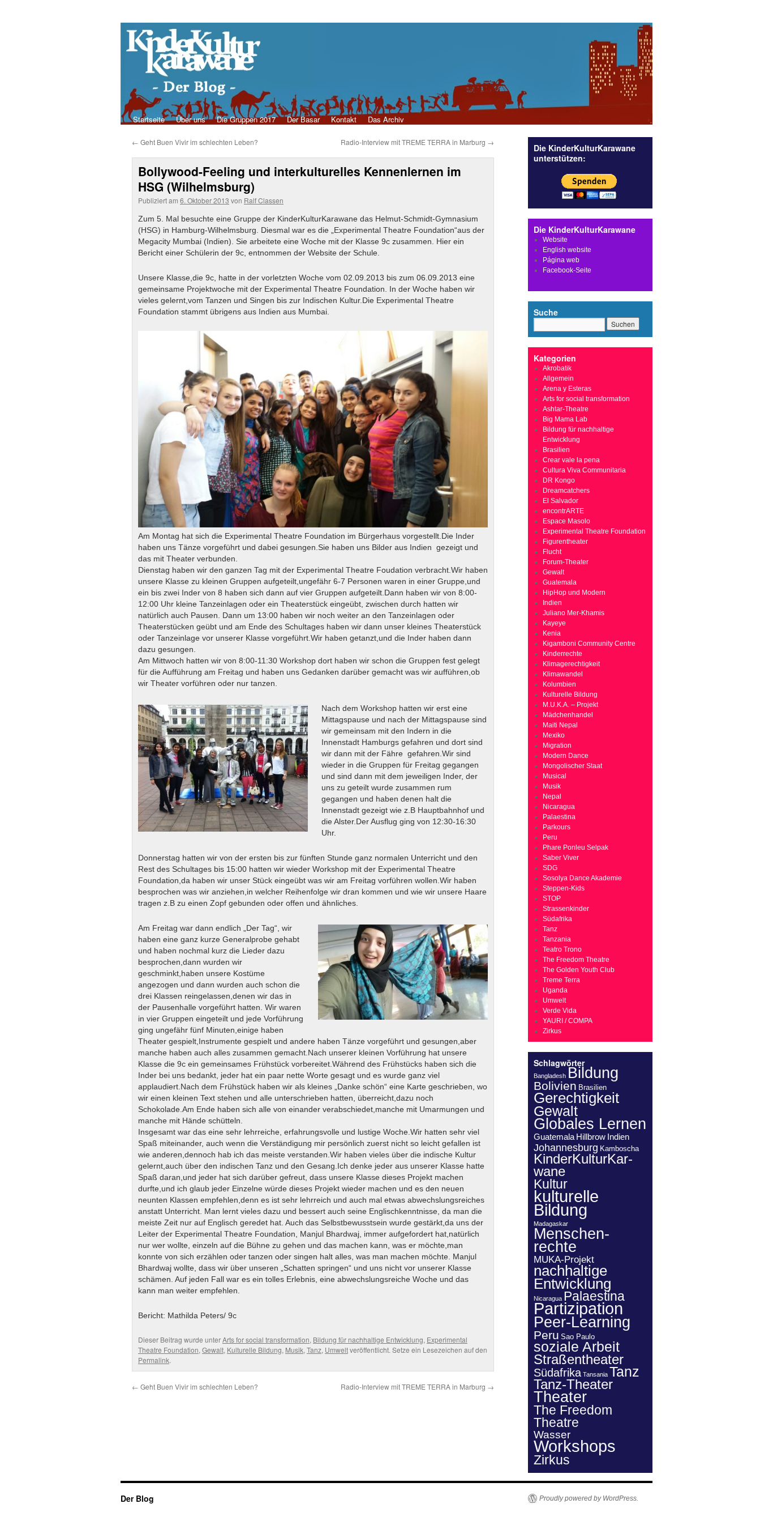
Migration (557, 745)
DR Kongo (559, 480)
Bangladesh (550, 1075)
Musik (294, 1349)
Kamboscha (619, 1148)
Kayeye (554, 623)
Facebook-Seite (567, 270)
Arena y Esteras (567, 389)
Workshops (575, 1446)
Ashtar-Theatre (566, 409)
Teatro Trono (562, 949)
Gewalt (213, 1349)
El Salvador (560, 501)
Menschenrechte (571, 1240)
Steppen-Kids (564, 888)
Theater (560, 1396)
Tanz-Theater (573, 1384)
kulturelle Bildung (566, 1203)
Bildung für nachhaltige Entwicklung (368, 1339)
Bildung (593, 1072)
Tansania (595, 1374)
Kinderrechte (562, 654)
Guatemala (560, 582)
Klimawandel (563, 674)
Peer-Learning (582, 1322)
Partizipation (578, 1309)
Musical (554, 776)
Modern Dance (566, 756)
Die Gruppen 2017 (246, 119)
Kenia (552, 633)
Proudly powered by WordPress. (588, 1498)
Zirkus (552, 1031)
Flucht (552, 552)
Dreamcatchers (566, 491)
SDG (550, 868)
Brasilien (556, 450)
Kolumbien (559, 684)
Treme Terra (561, 980)
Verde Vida (560, 1011)
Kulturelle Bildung (254, 1349)
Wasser (552, 1435)
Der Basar (303, 119)
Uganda (555, 990)
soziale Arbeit (577, 1346)
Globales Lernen (590, 1123)
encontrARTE (563, 511)
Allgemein (558, 378)
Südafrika (557, 919)
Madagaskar (551, 1223)
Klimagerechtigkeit (571, 664)
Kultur (551, 1184)
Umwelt (336, 1349)
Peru (550, 837)
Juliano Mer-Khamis (573, 613)
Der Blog (137, 1498)
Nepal (552, 796)
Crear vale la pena (571, 460)
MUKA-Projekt (564, 1259)
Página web (561, 260)
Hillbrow (590, 1136)
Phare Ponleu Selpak (575, 847)
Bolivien (555, 1085)
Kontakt (344, 119)
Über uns (190, 119)
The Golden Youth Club (579, 970)
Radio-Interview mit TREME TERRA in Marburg (417, 142)
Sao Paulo (578, 1336)
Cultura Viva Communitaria (584, 470)
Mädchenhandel (568, 715)
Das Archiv (386, 119)
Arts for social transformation (266, 1339)
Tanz (314, 1349)
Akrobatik (557, 368)
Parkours (556, 827)
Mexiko (554, 735)
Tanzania (557, 939)
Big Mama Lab (565, 419)
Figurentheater (565, 542)
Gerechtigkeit (576, 1097)
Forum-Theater (566, 562)
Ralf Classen (264, 200)
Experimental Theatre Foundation (594, 531)
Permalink (153, 1360)
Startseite (149, 119)
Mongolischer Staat (572, 766)
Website (555, 240)
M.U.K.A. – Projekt (570, 705)
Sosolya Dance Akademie (582, 878)
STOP (552, 898)
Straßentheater (579, 1359)
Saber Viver (561, 858)
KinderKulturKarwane (583, 1165)
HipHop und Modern (574, 593)
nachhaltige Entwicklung (572, 1277)
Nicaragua (559, 807)
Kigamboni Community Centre (589, 644)
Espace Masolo (566, 521)
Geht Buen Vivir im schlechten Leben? (195, 142)
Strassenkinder (566, 909)
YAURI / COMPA (567, 1021)
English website (567, 250)
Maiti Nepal (560, 725)
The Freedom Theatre (576, 960)
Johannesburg (566, 1147)
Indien (552, 603)
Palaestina (559, 817)
